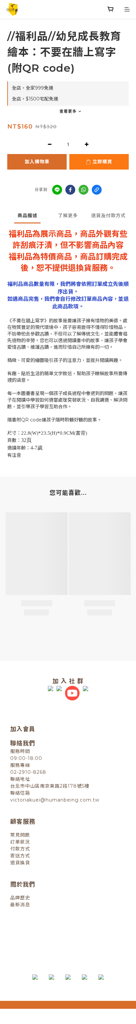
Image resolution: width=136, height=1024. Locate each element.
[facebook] (70, 190)
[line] (57, 190)
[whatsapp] (83, 190)
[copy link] (97, 190)
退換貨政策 (39, 933)
